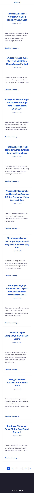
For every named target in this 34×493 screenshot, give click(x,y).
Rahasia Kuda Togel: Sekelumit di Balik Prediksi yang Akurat (17, 17)
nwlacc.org (17, 2)
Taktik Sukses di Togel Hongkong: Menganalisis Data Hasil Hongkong (17, 150)
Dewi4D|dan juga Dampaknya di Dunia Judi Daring (17, 336)
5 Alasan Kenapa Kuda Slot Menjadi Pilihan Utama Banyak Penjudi (17, 61)
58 (26, 468)
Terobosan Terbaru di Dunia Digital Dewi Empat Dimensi (17, 429)
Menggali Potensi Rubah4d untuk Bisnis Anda (17, 382)
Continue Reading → (12, 48)
